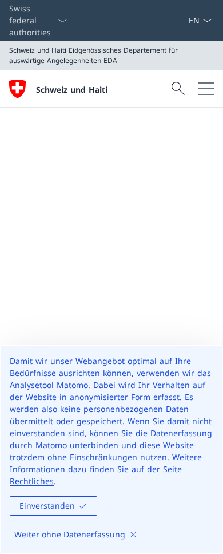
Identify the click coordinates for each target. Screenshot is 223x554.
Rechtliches (32, 481)
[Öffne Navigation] (206, 88)
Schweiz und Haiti (71, 89)
